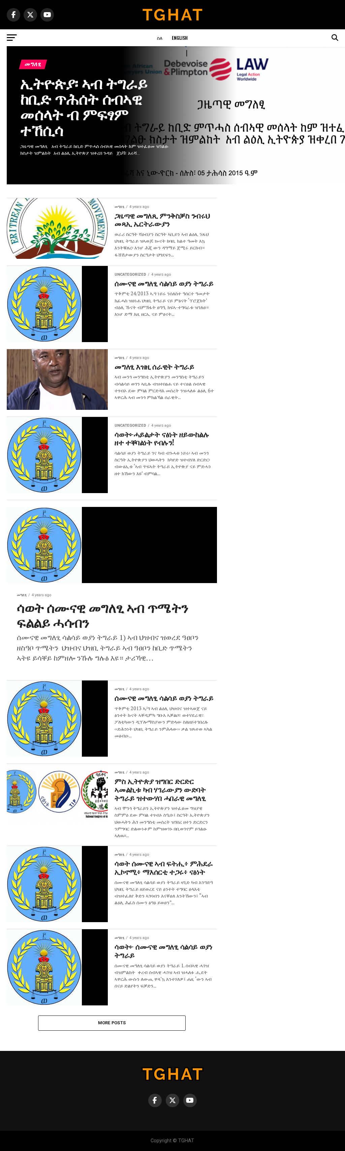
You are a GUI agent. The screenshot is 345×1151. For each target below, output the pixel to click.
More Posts (112, 1022)
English (180, 37)
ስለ (159, 37)
